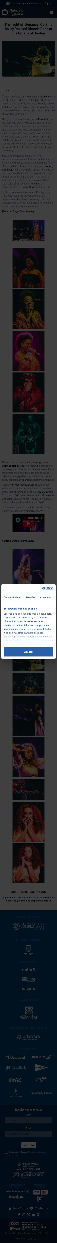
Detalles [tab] (30, 597)
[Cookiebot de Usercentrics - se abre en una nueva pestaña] (40, 588)
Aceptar (28, 651)
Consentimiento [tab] (12, 597)
